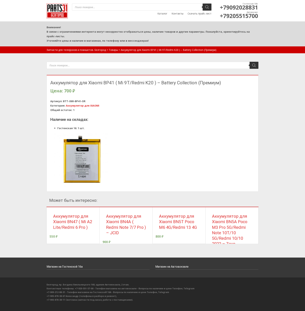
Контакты (177, 13)
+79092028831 (239, 7)
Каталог (162, 13)
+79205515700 (239, 16)
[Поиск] (207, 7)
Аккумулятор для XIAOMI (82, 105)
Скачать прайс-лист (199, 13)
